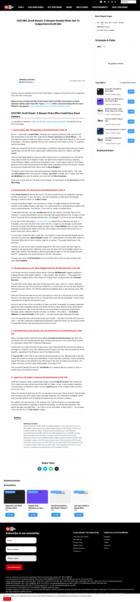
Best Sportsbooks (55, 7)
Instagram (107, 537)
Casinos (69, 7)
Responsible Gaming (128, 82)
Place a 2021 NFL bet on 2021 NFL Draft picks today (50, 106)
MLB (106, 22)
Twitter (106, 542)
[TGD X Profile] (108, 2)
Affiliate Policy (78, 545)
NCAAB (121, 22)
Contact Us (77, 551)
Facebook (107, 545)
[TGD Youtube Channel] (101, 2)
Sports (21, 7)
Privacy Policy (78, 542)
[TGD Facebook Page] (105, 2)
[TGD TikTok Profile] (115, 2)
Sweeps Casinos (82, 7)
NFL (98, 22)
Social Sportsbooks (120, 7)
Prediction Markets (100, 7)
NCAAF (115, 22)
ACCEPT (7, 599)
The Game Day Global (80, 537)
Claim (10, 515)
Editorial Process (79, 548)
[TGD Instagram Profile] (112, 2)
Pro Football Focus (43, 221)
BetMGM (48, 104)
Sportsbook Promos (36, 7)
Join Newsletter (14, 567)
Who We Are (77, 539)
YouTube (107, 539)
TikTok (106, 548)
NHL (110, 22)
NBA (102, 22)
